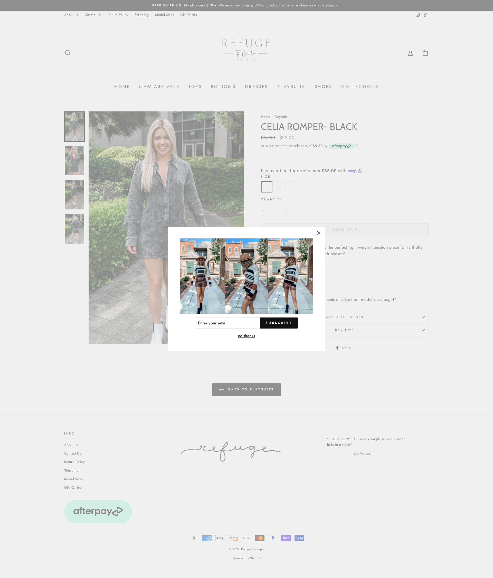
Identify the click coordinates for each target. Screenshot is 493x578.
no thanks (246, 336)
